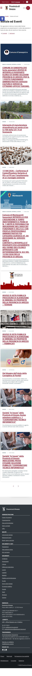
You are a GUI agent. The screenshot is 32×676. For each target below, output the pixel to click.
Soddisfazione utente (8, 644)
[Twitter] (3, 650)
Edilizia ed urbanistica (8, 567)
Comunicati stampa (7, 535)
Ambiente (4, 559)
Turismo (4, 598)
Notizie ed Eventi (6, 538)
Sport (3, 592)
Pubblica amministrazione (9, 578)
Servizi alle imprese (7, 584)
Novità (6, 16)
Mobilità (4, 575)
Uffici (3, 529)
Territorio (4, 595)
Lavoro (4, 570)
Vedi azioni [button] (12, 33)
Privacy (2, 656)
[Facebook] (4, 650)
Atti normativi (6, 552)
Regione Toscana (5, 2)
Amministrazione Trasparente (10, 635)
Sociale (4, 589)
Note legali (9, 656)
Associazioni (5, 561)
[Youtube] (6, 650)
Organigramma (6, 520)
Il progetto (13, 661)
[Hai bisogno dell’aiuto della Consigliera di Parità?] (16, 358)
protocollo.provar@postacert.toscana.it (15, 629)
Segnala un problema (8, 642)
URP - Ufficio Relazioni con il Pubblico (12, 622)
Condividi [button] (4, 33)
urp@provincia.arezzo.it (11, 627)
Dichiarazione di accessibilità (22, 656)
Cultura (4, 564)
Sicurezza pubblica (7, 586)
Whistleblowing (4, 661)
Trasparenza (5, 547)
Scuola (4, 581)
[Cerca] (28, 8)
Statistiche (21, 661)
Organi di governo (7, 517)
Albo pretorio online (7, 550)
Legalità (4, 573)
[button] (2, 18)
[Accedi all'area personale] (27, 2)
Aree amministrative (7, 523)
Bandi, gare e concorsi (8, 540)
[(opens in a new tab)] (16, 53)
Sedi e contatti (6, 526)
